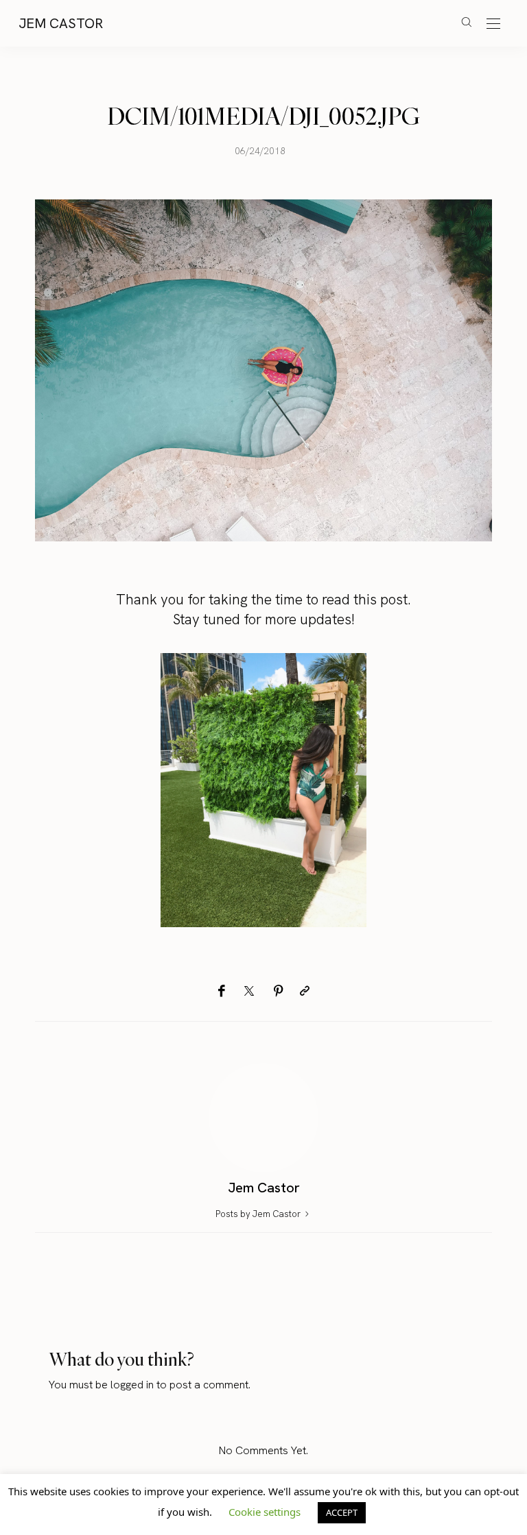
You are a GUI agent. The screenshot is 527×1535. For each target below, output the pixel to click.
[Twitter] (249, 992)
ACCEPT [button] (342, 1512)
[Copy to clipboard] (304, 991)
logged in (132, 1384)
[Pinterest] (278, 991)
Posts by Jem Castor (259, 1214)
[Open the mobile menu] (493, 24)
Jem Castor (61, 23)
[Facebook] (221, 991)
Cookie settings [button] (265, 1512)
